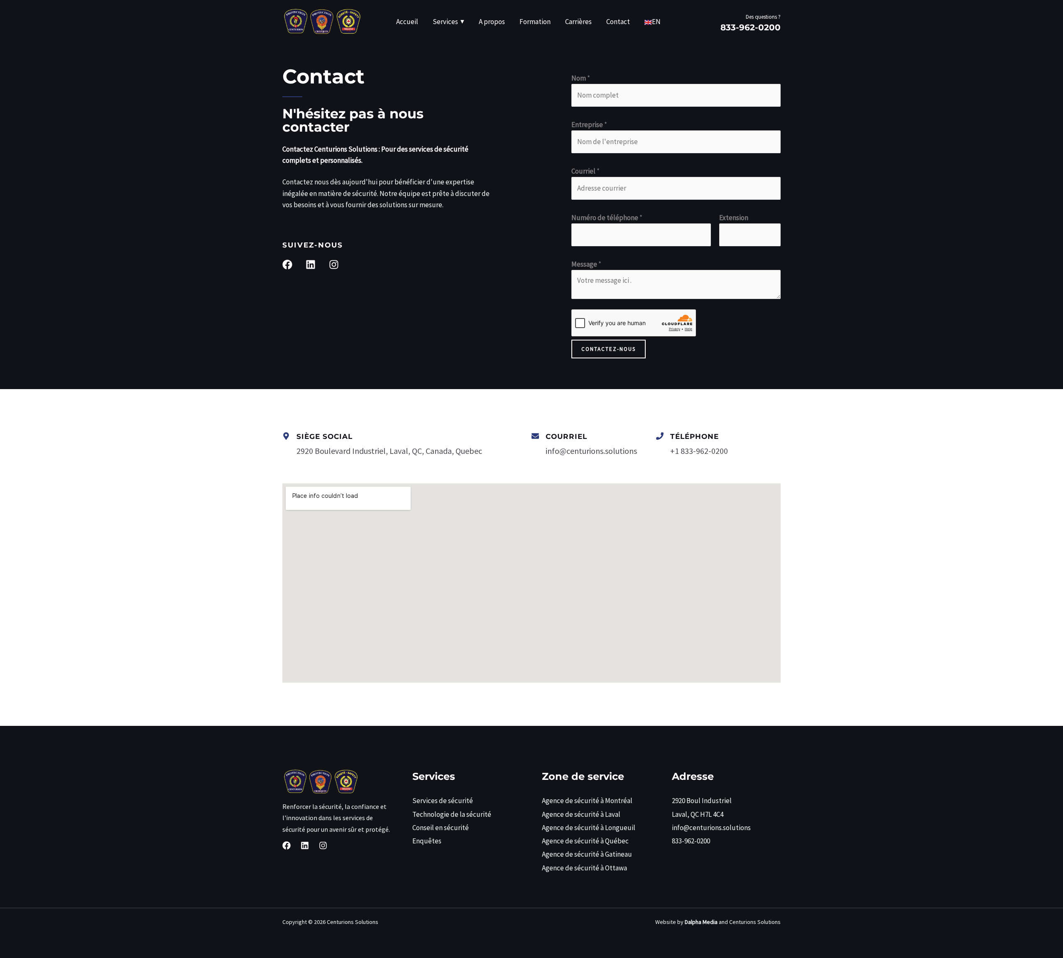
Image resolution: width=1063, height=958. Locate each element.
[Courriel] (535, 436)
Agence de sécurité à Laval (581, 814)
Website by (686, 922)
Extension (733, 217)
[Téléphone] (660, 436)
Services (445, 21)
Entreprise (589, 124)
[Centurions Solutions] (321, 20)
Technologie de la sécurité (451, 814)
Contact (618, 21)
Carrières (578, 21)
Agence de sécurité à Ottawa (584, 867)
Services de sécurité (442, 800)
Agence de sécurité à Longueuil (588, 827)
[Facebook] (286, 845)
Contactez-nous (608, 349)
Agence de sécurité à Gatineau (587, 854)
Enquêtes (426, 840)
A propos (492, 21)
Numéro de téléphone (606, 217)
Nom (580, 78)
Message (586, 264)
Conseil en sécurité (440, 827)
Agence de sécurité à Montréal (587, 800)
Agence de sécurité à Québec (585, 840)
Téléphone (694, 436)
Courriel (585, 171)
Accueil (407, 21)
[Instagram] (323, 845)
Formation (535, 21)
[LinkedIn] (305, 845)
